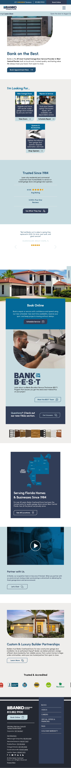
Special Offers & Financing (48, 720)
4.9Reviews (23, 2)
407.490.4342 (22, 747)
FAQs (43, 726)
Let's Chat (15, 587)
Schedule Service (33, 322)
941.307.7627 (24, 741)
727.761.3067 (18, 731)
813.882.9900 (40, 2)
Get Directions (11, 736)
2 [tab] (5, 279)
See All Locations (23, 513)
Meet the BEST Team (45, 400)
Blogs (43, 705)
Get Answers (48, 415)
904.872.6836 (23, 749)
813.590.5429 (27, 738)
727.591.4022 (21, 744)
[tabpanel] (35, 286)
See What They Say (33, 211)
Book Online (15, 717)
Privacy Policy (11, 762)
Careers (44, 715)
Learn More (7, 14)
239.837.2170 (21, 752)
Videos (44, 710)
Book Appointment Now (19, 70)
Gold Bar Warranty (49, 731)
